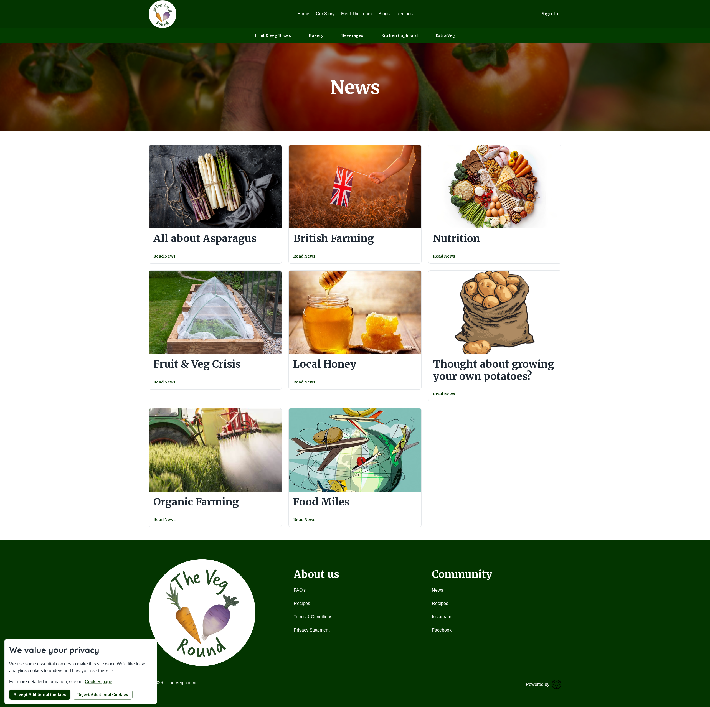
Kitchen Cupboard (399, 35)
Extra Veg (445, 35)
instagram (441, 616)
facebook (442, 630)
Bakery (316, 35)
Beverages (352, 35)
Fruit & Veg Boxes (273, 35)
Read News (164, 256)
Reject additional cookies (102, 694)
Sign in (550, 13)
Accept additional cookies (40, 694)
